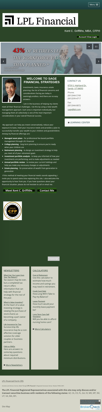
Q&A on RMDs (9, 346)
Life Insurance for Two (12, 324)
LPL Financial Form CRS (13, 381)
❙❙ (96, 46)
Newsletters (11, 270)
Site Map (6, 406)
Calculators (40, 270)
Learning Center (80, 122)
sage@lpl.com (74, 109)
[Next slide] (98, 61)
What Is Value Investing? (13, 302)
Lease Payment (39, 301)
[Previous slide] (3, 61)
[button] (94, 4)
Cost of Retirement (40, 275)
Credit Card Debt (39, 291)
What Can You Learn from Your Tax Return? (14, 276)
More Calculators (43, 329)
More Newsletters (14, 365)
